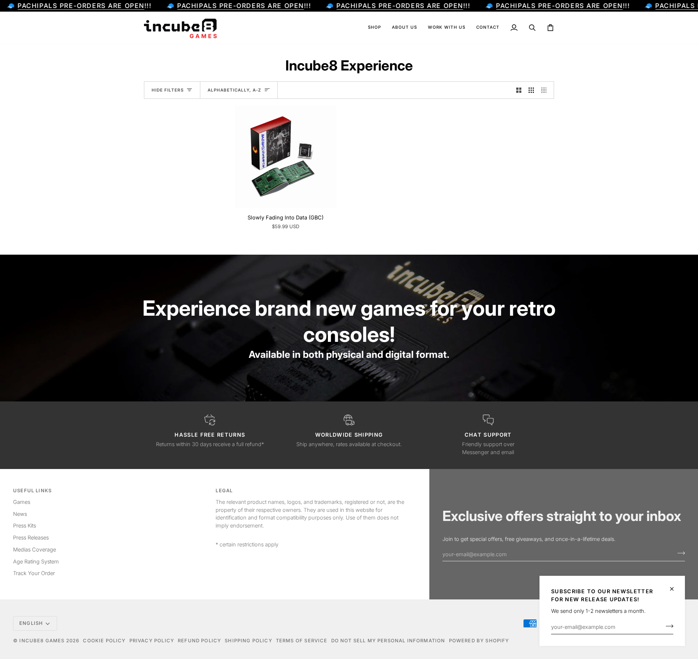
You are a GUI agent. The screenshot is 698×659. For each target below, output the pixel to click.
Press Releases (31, 537)
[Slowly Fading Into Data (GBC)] (285, 156)
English (31, 623)
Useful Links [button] (32, 490)
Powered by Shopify (479, 640)
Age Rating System (36, 561)
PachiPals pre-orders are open (80, 5)
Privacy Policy (151, 640)
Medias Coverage (34, 549)
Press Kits (24, 525)
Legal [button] (224, 490)
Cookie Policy (104, 640)
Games (21, 502)
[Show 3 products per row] (531, 90)
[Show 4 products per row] (546, 90)
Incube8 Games (41, 640)
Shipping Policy (248, 640)
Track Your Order (34, 573)
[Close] (675, 589)
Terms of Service (302, 640)
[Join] (667, 626)
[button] (374, 28)
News (20, 514)
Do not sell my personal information (388, 640)
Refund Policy (199, 640)
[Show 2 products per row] (519, 90)
